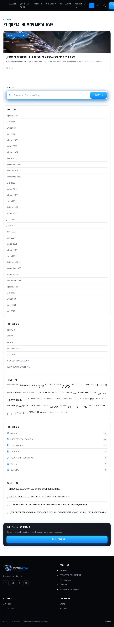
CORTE (10, 336)
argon (40, 386)
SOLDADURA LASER (96, 405)
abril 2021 (11, 238)
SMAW (54, 406)
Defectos (10, 392)
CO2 (80, 384)
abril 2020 (11, 311)
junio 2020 (11, 299)
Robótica (39, 405)
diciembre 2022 (14, 170)
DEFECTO (102, 384)
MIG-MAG (99, 398)
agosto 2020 (12, 286)
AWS (66, 386)
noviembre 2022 (14, 176)
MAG (65, 398)
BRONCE (74, 384)
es (92, 5)
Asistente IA (80, 5)
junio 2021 (11, 225)
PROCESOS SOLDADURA (18, 360)
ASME (47, 384)
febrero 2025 (12, 140)
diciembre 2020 (14, 262)
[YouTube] (6, 583)
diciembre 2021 (13, 207)
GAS (75, 392)
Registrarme (58, 539)
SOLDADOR (63, 405)
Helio (19, 399)
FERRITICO (55, 392)
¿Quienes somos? (24, 5)
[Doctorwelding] (28, 568)
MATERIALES (13, 348)
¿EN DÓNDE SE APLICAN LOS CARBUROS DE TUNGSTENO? (34, 489)
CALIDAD (11, 330)
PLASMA (20, 405)
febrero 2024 (12, 152)
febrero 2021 (12, 250)
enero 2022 (12, 201)
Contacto (37, 3)
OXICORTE (11, 405)
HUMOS (33, 398)
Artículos (7, 603)
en (97, 5)
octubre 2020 (12, 274)
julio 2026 (11, 121)
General (10, 342)
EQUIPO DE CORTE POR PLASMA (33, 392)
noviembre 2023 (14, 164)
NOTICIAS (11, 354)
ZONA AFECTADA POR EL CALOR (53, 412)
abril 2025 (11, 134)
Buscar (96, 95)
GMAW (101, 393)
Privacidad (106, 621)
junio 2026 (11, 127)
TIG (9, 414)
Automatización (55, 384)
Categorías (65, 3)
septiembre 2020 (14, 280)
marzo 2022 (12, 189)
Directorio (51, 3)
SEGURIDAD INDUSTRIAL (18, 367)
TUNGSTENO (20, 412)
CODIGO (93, 384)
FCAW (47, 392)
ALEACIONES (11, 384)
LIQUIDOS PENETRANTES (54, 398)
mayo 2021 (11, 231)
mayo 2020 (11, 305)
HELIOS (27, 398)
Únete (62, 603)
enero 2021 (11, 256)
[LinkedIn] (26, 583)
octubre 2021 (12, 213)
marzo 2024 (12, 146)
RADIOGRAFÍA (30, 405)
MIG (92, 399)
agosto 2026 (12, 115)
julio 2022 (11, 182)
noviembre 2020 (14, 268)
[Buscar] (104, 5)
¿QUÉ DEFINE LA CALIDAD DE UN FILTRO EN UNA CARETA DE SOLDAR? (39, 496)
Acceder (13, 3)
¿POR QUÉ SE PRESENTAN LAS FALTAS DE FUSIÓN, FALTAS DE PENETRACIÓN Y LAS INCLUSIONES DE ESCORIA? (58, 512)
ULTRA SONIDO (34, 412)
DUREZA (18, 392)
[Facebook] (19, 583)
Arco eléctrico (27, 385)
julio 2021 (11, 219)
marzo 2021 (12, 244)
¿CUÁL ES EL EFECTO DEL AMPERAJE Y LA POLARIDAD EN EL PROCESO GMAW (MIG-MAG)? (48, 504)
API (17, 384)
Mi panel (63, 608)
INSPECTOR (41, 398)
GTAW (11, 400)
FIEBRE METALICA (66, 392)
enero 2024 (12, 158)
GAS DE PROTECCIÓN (87, 392)
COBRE (86, 384)
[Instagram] (12, 583)
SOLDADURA (77, 407)
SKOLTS (46, 405)
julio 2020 (11, 292)
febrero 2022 (12, 195)
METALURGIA (84, 398)
